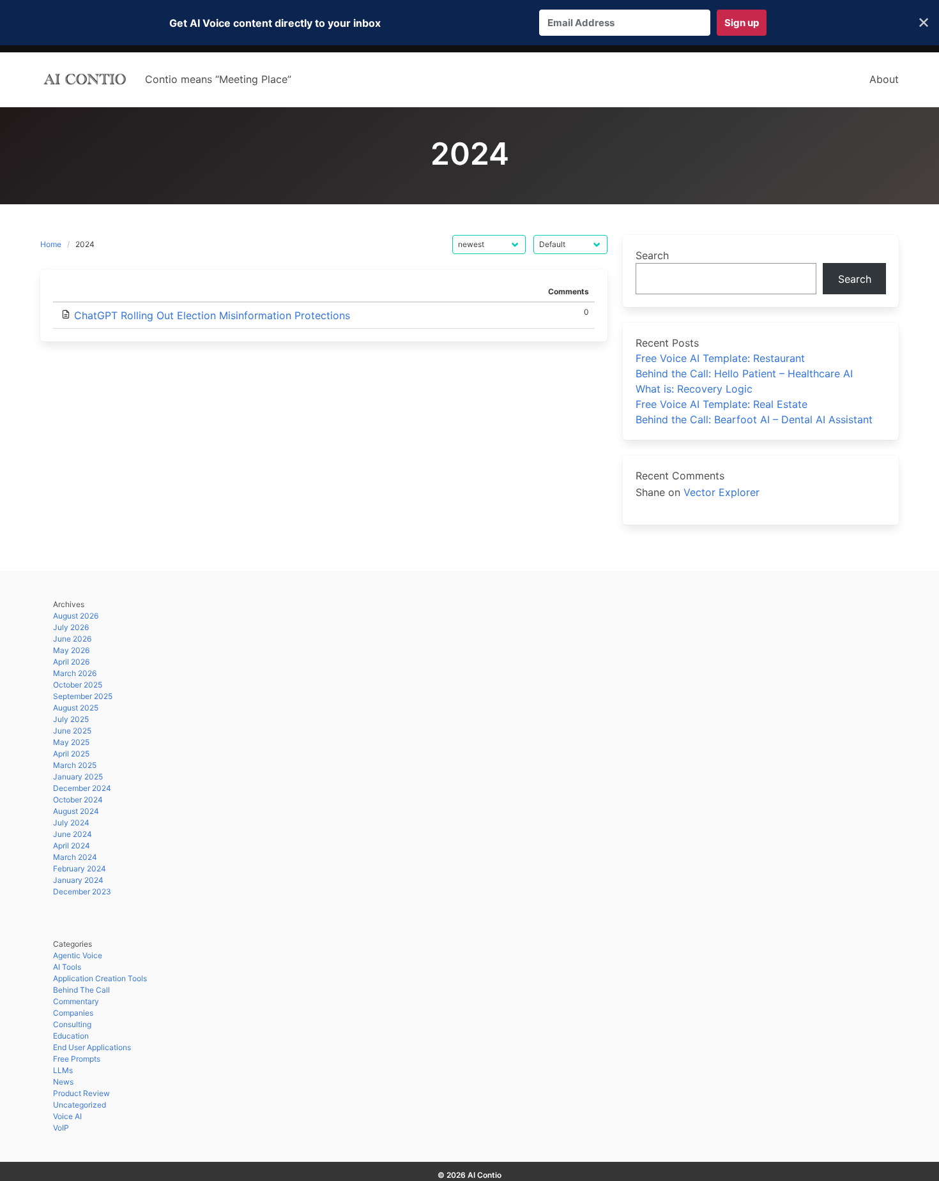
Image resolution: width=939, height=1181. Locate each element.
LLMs (63, 1070)
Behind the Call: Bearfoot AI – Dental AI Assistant (754, 419)
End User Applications (92, 1047)
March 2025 (74, 765)
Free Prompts (76, 1059)
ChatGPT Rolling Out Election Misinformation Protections (212, 315)
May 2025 (71, 742)
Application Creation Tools (100, 978)
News (63, 1082)
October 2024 (78, 799)
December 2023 (82, 891)
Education (71, 1036)
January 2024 (78, 880)
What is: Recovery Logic (694, 388)
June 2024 (72, 834)
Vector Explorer (721, 492)
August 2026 (75, 616)
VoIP (61, 1127)
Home (50, 244)
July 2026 (71, 627)
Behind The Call (81, 990)
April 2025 (71, 753)
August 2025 (75, 707)
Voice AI (67, 1116)
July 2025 (71, 719)
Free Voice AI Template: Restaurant (720, 358)
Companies (73, 1013)
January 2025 (78, 776)
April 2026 (71, 661)
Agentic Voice (77, 955)
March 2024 (75, 857)
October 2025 (77, 684)
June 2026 (72, 638)
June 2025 (72, 730)
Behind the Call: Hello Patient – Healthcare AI (744, 373)
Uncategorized (79, 1105)
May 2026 (71, 650)
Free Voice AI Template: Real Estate (721, 404)
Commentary (76, 1001)
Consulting (72, 1024)
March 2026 (74, 673)
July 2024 (71, 822)
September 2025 (82, 696)
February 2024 (79, 868)
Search (652, 255)
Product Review (81, 1093)
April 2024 (71, 845)
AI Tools (67, 967)
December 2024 (82, 788)
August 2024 (76, 811)
